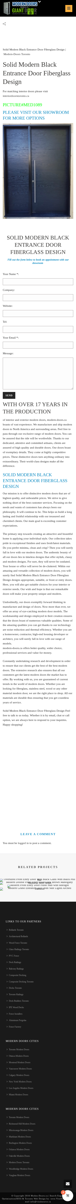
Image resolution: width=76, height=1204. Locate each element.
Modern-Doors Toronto (17, 54)
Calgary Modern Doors (19, 1075)
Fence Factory (15, 1026)
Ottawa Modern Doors (19, 1056)
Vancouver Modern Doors (20, 1068)
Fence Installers (16, 1014)
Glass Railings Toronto (19, 949)
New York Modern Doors (20, 1081)
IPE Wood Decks (16, 1007)
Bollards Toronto (16, 930)
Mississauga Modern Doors (21, 1130)
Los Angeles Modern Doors (21, 1088)
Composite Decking (17, 975)
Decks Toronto (15, 988)
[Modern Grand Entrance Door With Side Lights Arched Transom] (38, 901)
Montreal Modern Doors (19, 1062)
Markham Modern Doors (20, 1136)
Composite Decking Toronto (21, 981)
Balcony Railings (16, 968)
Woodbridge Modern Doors (21, 1169)
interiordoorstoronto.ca (16, 95)
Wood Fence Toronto (18, 943)
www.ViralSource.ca (61, 1199)
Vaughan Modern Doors (19, 1175)
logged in (23, 843)
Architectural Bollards (18, 936)
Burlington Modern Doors (20, 1143)
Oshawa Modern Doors (19, 1149)
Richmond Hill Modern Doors (22, 1124)
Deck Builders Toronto (19, 1001)
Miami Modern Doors (18, 1094)
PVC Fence (14, 956)
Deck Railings (15, 962)
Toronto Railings (16, 994)
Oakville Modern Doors (19, 1156)
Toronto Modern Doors (19, 1049)
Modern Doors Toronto (19, 1162)
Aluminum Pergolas (17, 1020)
